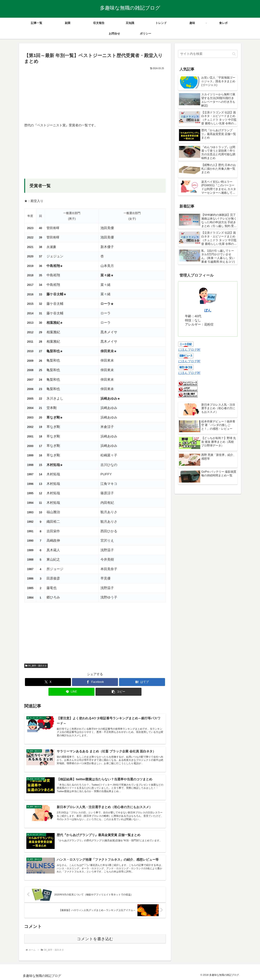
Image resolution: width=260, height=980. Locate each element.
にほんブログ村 (189, 349)
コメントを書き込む (95, 939)
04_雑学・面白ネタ (37, 665)
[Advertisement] (95, 97)
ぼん (207, 310)
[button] (118, 692)
